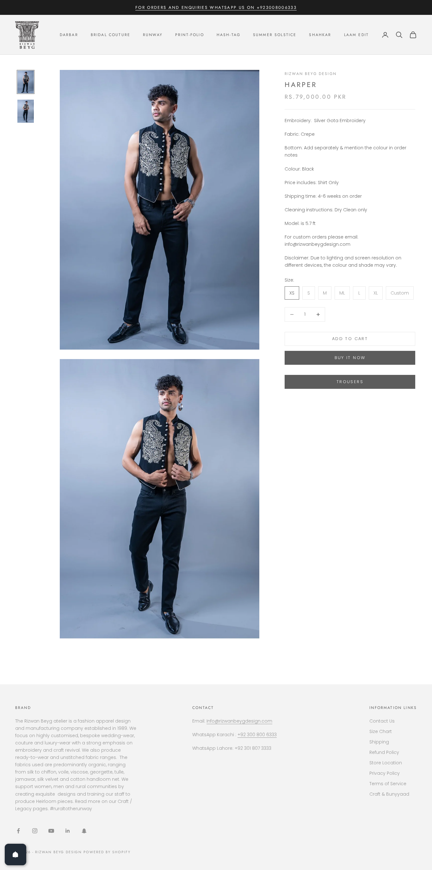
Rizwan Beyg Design (310, 74)
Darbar (69, 35)
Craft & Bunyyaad (389, 794)
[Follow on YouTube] (51, 831)
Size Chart (380, 731)
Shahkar (320, 35)
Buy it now (350, 358)
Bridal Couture (110, 35)
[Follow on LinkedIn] (68, 831)
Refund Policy (384, 752)
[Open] (15, 854)
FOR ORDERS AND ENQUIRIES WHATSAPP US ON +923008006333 (216, 7)
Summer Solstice (274, 35)
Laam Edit (356, 35)
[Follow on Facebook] (18, 831)
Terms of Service (387, 783)
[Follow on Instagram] (35, 831)
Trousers (349, 382)
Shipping (379, 742)
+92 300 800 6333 (257, 734)
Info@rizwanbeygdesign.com (239, 721)
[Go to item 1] (25, 82)
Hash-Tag (228, 35)
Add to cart (350, 339)
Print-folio (189, 35)
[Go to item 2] (25, 111)
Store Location (385, 763)
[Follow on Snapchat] (84, 831)
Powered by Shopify (107, 851)
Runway (153, 35)
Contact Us (382, 721)
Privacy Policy (384, 773)
